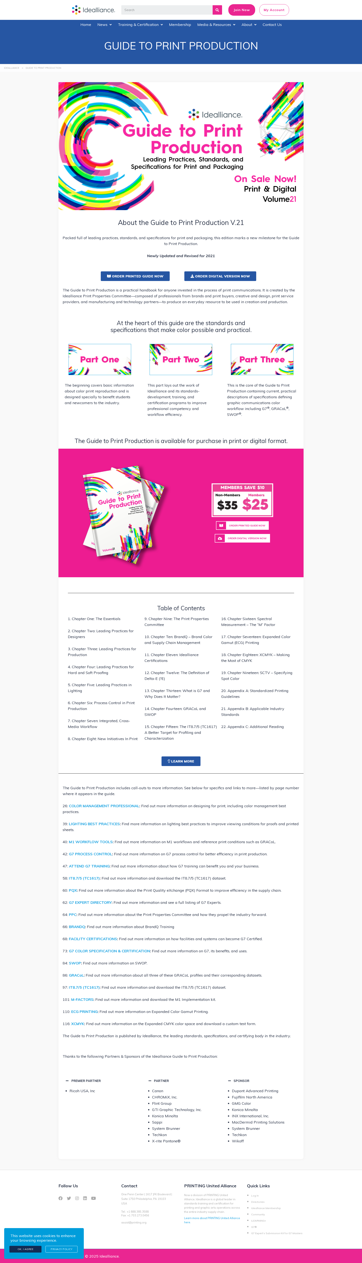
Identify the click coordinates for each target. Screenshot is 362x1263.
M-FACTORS (82, 999)
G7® (254, 1227)
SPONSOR (241, 1081)
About (247, 24)
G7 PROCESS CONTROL (90, 854)
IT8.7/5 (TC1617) (84, 878)
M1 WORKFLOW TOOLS (91, 841)
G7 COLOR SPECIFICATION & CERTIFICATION (109, 951)
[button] (135, 276)
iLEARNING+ (258, 1220)
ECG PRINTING (84, 1011)
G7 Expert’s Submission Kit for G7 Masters (277, 1233)
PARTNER (161, 1081)
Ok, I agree (26, 1249)
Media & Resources (214, 24)
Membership (180, 24)
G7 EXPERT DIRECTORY (90, 902)
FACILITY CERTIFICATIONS (93, 938)
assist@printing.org (133, 1222)
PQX (73, 890)
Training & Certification (138, 24)
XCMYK (77, 1023)
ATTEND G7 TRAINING (89, 866)
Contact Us (272, 24)
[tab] (100, 1080)
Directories (258, 1201)
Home (85, 24)
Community (258, 1214)
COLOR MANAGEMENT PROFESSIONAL (104, 805)
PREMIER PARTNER (86, 1081)
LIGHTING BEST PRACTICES (94, 823)
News (102, 24)
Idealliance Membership (266, 1208)
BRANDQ (77, 926)
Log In (255, 1195)
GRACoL (76, 975)
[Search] (217, 10)
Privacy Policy (61, 1249)
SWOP (75, 963)
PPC (72, 914)
